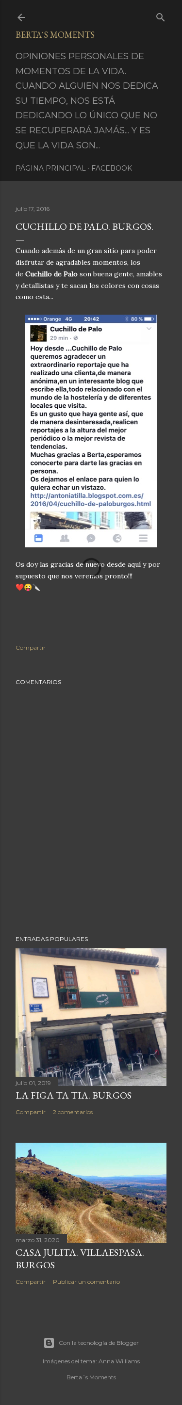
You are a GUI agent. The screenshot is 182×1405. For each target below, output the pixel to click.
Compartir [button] (31, 647)
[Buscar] (160, 15)
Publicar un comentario (86, 1281)
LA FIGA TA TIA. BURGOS (74, 1095)
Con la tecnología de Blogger (99, 1342)
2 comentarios (73, 1112)
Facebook (111, 168)
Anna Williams (119, 1361)
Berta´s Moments (55, 34)
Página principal (51, 168)
